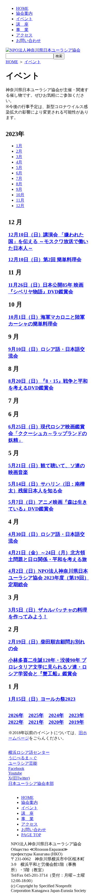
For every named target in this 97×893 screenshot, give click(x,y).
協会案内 (24, 13)
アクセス (24, 35)
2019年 (76, 722)
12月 (20, 205)
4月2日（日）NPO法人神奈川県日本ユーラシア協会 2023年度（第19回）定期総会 (48, 577)
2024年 (56, 715)
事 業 (22, 29)
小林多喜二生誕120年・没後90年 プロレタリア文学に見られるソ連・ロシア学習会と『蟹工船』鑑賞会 (47, 666)
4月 (19, 162)
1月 (19, 146)
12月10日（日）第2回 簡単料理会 (44, 259)
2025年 (36, 715)
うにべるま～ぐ (22, 758)
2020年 (56, 722)
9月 (19, 189)
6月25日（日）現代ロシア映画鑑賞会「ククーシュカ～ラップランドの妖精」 (47, 433)
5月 (19, 167)
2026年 (16, 715)
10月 (20, 195)
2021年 (36, 722)
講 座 (22, 24)
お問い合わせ (33, 829)
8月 (19, 184)
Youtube (15, 773)
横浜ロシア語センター (29, 752)
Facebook (16, 768)
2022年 (16, 722)
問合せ (28, 40)
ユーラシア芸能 (22, 763)
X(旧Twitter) (19, 778)
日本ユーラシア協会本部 (31, 783)
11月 (20, 200)
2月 (19, 151)
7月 (19, 178)
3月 (19, 156)
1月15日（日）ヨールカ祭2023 (42, 699)
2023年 (76, 715)
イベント (24, 19)
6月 (19, 173)
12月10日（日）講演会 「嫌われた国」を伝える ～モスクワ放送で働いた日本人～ (48, 241)
